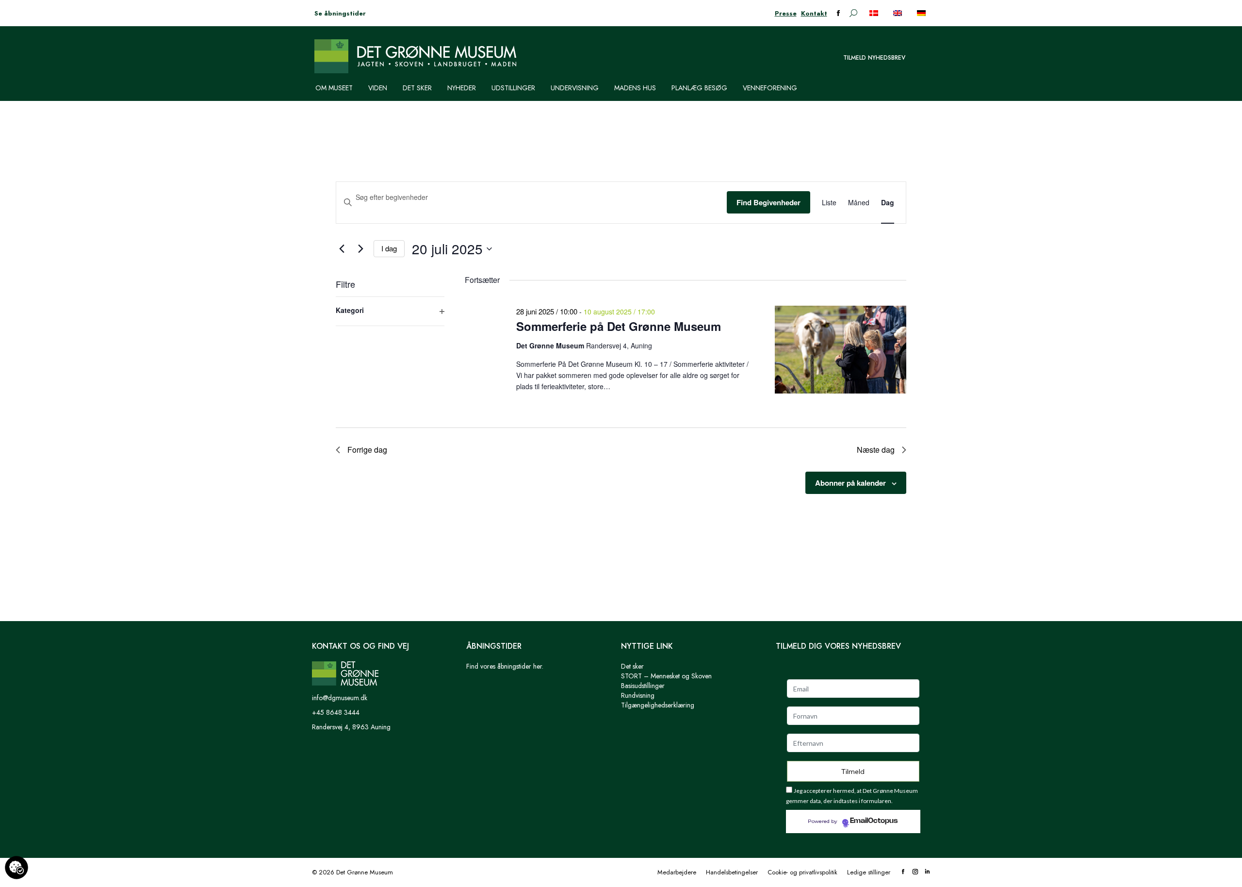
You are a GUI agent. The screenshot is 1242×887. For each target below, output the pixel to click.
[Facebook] (903, 872)
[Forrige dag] (341, 249)
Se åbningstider (340, 13)
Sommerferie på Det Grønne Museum (618, 326)
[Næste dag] (360, 249)
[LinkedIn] (927, 872)
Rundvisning (637, 695)
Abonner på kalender (850, 482)
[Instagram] (915, 872)
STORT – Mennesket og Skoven (666, 676)
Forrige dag (367, 449)
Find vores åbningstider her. (504, 666)
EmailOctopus (874, 821)
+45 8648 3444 (336, 712)
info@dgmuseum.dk (339, 698)
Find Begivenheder (768, 202)
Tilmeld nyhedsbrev (874, 57)
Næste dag (876, 449)
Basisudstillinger (643, 685)
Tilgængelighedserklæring (657, 705)
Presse (786, 13)
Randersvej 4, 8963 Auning (351, 727)
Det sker (632, 666)
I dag (389, 248)
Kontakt (814, 13)
